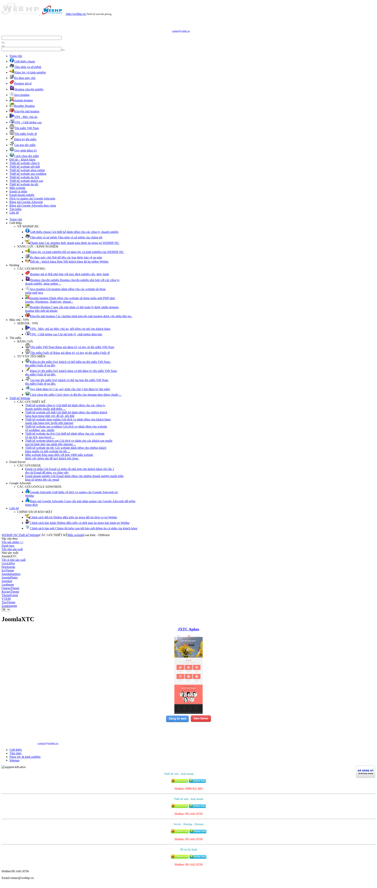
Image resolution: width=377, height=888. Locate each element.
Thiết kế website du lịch (24, 177)
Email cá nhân (18, 191)
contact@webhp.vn (181, 31)
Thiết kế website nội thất (24, 166)
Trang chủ (15, 56)
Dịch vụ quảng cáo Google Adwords (32, 198)
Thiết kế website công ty (24, 163)
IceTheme (8, 570)
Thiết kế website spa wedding (27, 173)
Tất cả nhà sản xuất (14, 559)
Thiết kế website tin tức (23, 184)
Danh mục (8, 545)
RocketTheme (10, 591)
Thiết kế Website (19, 398)
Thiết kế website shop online (27, 170)
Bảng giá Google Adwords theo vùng (32, 205)
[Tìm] (3, 42)
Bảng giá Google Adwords (26, 202)
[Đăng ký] (177, 721)
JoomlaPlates (10, 577)
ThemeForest (10, 595)
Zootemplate (9, 605)
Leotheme (8, 584)
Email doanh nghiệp (21, 195)
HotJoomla (8, 567)
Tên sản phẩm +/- (12, 542)
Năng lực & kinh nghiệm (24, 756)
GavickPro (8, 563)
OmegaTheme (10, 588)
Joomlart (7, 581)
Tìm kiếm (15, 209)
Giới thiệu (15, 749)
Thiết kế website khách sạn (26, 180)
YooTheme (8, 602)
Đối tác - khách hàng (22, 159)
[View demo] (201, 721)
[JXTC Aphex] (188, 712)
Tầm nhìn (15, 753)
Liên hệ (14, 212)
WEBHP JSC (10, 535)
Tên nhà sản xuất (12, 549)
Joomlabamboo (11, 574)
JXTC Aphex (188, 629)
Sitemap (14, 760)
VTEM (6, 598)
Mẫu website (17, 188)
